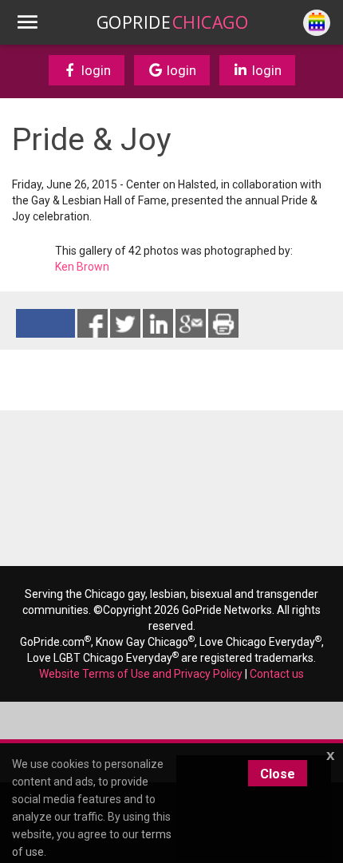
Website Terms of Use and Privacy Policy (140, 673)
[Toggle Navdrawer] (27, 22)
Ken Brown (82, 266)
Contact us (277, 673)
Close (277, 774)
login (94, 70)
